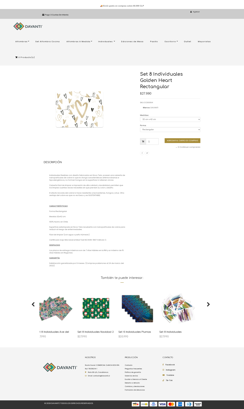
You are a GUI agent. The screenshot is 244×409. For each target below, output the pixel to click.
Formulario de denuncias (135, 390)
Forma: (143, 125)
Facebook (170, 364)
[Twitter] (147, 153)
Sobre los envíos (131, 376)
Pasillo (154, 41)
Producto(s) (26, 57)
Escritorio (170, 41)
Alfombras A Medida (78, 41)
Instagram (170, 370)
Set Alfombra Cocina (47, 41)
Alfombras (21, 41)
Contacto (128, 365)
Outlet (187, 41)
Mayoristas (204, 41)
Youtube (170, 375)
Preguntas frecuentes (133, 369)
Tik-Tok (169, 380)
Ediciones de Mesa (132, 41)
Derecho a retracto (132, 383)
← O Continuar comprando (188, 147)
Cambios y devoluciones (135, 386)
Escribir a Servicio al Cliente (136, 379)
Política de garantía (133, 372)
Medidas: (144, 115)
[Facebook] (142, 153)
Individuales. (105, 41)
